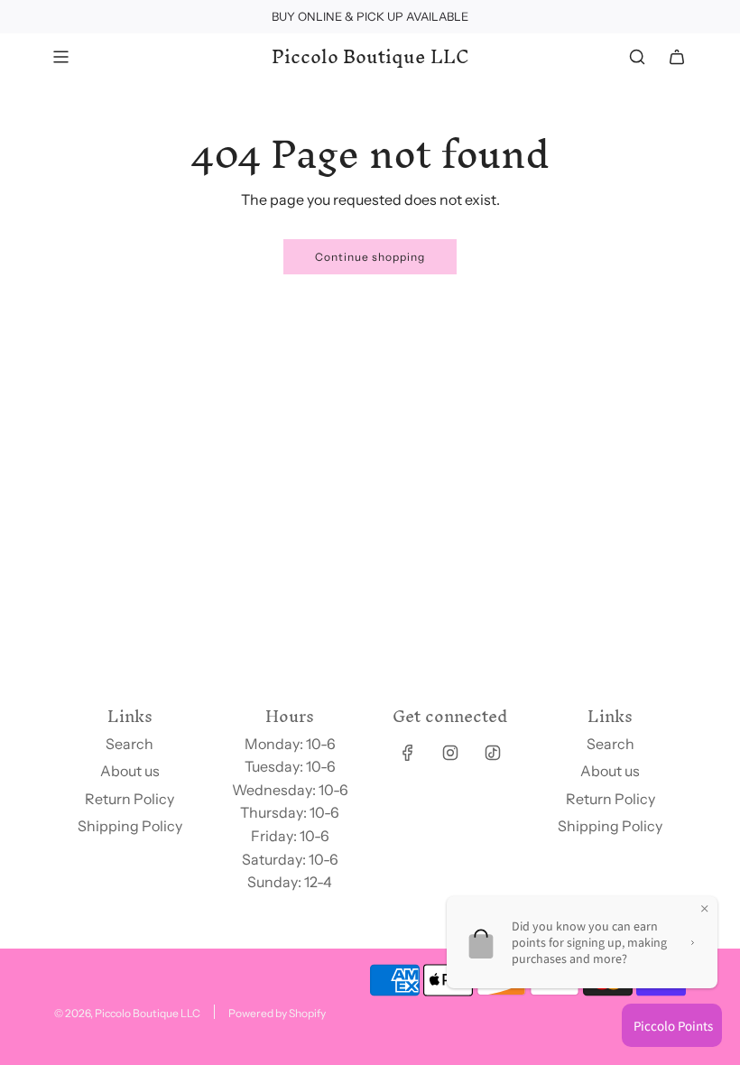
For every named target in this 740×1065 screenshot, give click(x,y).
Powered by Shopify (277, 1013)
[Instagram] (450, 753)
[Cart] (677, 57)
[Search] (637, 57)
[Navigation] (60, 57)
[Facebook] (408, 753)
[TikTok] (493, 753)
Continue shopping (370, 257)
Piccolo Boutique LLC (370, 57)
